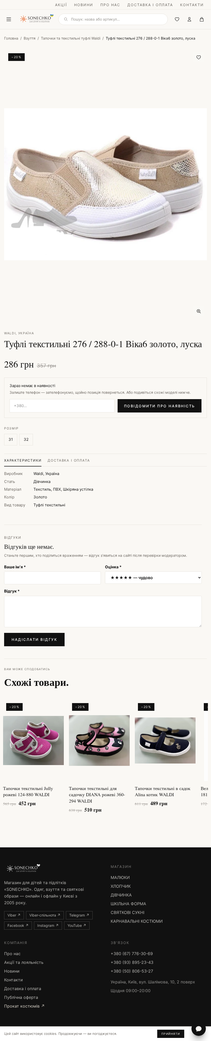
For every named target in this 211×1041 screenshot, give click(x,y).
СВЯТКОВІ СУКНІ (127, 912)
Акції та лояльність (23, 962)
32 (26, 439)
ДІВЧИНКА (121, 895)
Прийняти (170, 1034)
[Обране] (177, 19)
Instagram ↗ (48, 925)
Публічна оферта (21, 997)
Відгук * (12, 591)
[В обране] (199, 57)
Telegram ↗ (79, 915)
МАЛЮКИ (120, 877)
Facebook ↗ (18, 925)
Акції (61, 5)
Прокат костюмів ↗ (24, 1006)
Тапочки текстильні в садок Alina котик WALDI (162, 791)
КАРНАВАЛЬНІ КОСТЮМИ (137, 921)
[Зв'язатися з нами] (198, 1028)
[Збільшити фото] (199, 311)
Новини (83, 5)
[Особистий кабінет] (189, 19)
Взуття (30, 38)
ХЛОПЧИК (121, 886)
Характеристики (22, 460)
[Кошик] (202, 19)
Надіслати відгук (34, 639)
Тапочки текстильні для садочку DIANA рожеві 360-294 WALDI (97, 794)
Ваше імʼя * (15, 566)
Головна (11, 38)
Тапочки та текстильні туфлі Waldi (70, 38)
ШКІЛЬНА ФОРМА (128, 903)
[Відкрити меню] (8, 19)
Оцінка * (113, 566)
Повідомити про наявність (159, 406)
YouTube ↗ (76, 925)
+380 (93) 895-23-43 (132, 962)
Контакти (192, 5)
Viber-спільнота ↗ (44, 915)
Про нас (110, 5)
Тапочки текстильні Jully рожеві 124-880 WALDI (28, 791)
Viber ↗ (14, 915)
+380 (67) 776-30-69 (132, 953)
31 (10, 439)
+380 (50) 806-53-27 (132, 971)
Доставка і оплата (150, 5)
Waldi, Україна (19, 333)
